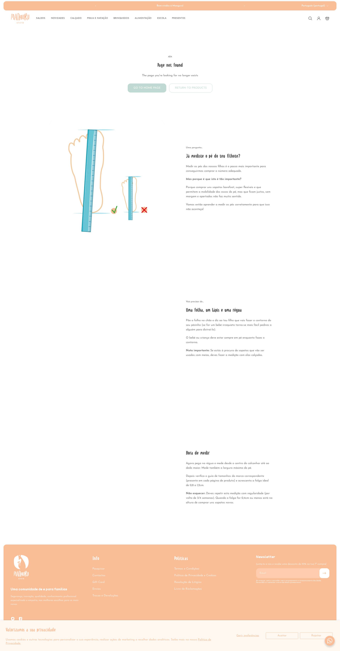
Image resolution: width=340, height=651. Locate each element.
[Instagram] (13, 619)
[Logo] (20, 18)
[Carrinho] (327, 18)
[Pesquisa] (310, 18)
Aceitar (282, 635)
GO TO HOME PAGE (147, 87)
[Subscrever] (324, 573)
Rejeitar (316, 635)
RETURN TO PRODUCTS (191, 87)
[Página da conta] (318, 18)
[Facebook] (20, 619)
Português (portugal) (313, 5)
